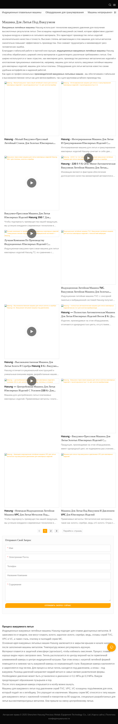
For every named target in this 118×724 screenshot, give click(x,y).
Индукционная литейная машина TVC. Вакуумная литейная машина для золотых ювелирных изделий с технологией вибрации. (87, 290)
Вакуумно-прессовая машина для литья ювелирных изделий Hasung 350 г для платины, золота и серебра (27, 215)
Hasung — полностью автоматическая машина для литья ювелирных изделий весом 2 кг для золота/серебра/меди (88, 314)
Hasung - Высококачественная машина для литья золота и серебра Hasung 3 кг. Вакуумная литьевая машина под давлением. (31, 364)
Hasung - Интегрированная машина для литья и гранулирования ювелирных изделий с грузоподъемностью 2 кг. (87, 141)
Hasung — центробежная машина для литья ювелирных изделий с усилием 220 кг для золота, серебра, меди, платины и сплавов (29, 388)
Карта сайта (98, 714)
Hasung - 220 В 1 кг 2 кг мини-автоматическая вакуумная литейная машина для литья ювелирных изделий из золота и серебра (88, 165)
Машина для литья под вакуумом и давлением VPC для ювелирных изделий (87, 512)
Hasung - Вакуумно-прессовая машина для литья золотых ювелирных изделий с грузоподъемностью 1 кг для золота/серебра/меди (87, 438)
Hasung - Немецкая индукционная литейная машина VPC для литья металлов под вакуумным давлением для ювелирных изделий (29, 512)
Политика (110, 714)
